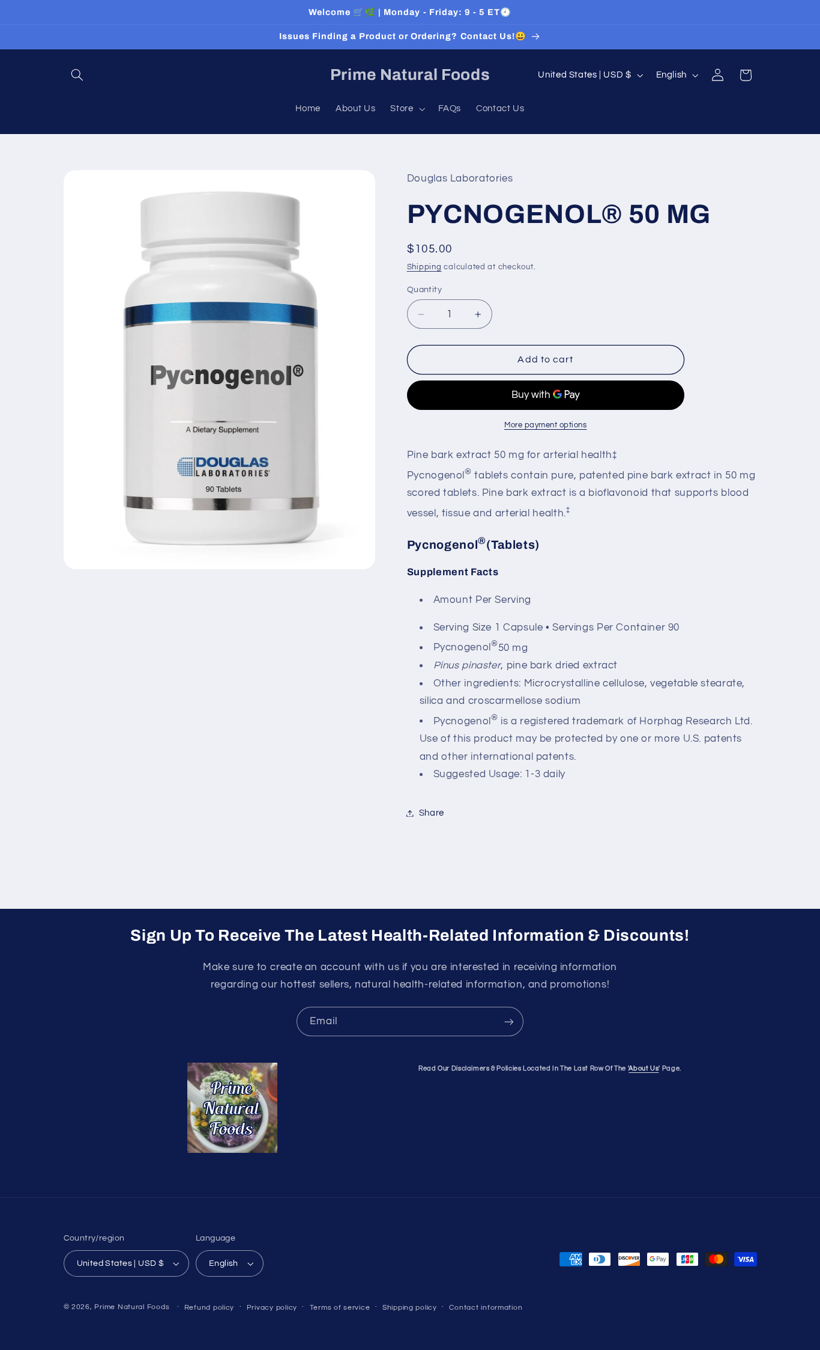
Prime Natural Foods (131, 1307)
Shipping (424, 267)
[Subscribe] (509, 1021)
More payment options (545, 425)
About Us (644, 1068)
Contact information (485, 1307)
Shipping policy (409, 1307)
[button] (77, 75)
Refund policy (209, 1307)
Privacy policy (272, 1307)
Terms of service (340, 1307)
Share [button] (431, 812)
